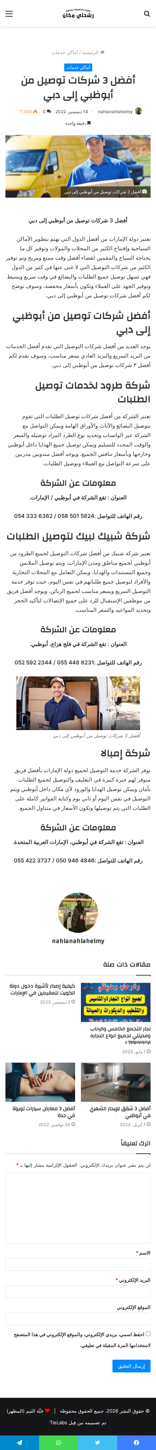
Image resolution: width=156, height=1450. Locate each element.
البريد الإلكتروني (133, 1280)
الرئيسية (91, 52)
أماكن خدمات (65, 52)
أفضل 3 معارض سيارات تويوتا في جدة (43, 1112)
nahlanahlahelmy (115, 111)
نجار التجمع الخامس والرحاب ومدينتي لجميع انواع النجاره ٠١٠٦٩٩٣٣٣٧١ (120, 1035)
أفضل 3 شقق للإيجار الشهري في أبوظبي (120, 1112)
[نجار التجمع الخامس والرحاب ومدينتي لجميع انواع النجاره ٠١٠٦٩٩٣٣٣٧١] (116, 1002)
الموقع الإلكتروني (134, 1307)
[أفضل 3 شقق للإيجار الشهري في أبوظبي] (116, 1082)
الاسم (143, 1253)
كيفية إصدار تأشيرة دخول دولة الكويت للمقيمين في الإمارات (42, 989)
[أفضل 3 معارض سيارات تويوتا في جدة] (40, 1082)
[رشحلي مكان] (78, 13)
